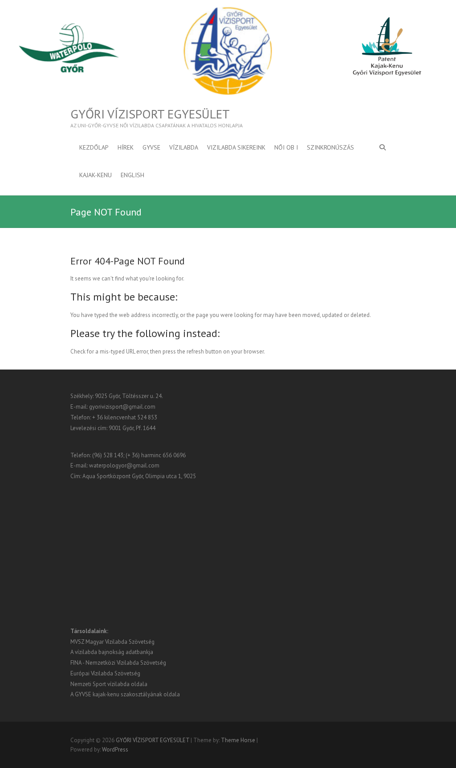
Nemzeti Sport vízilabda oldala (108, 684)
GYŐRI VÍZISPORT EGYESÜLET (150, 114)
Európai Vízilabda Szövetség (105, 673)
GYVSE (151, 147)
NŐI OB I (286, 147)
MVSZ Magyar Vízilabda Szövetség (112, 642)
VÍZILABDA (183, 147)
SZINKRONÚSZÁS (330, 147)
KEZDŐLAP (94, 147)
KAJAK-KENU (95, 175)
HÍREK (126, 147)
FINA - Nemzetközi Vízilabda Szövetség (118, 662)
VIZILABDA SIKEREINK (236, 147)
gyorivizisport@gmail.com (122, 406)
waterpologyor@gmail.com (124, 465)
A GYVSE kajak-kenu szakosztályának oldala (125, 694)
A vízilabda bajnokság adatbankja (111, 652)
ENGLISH (132, 175)
